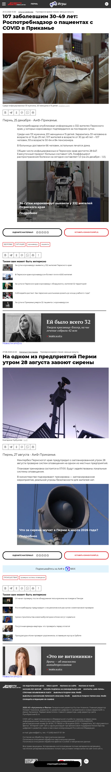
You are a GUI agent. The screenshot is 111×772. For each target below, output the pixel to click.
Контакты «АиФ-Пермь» (93, 689)
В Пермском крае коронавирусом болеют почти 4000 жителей (43, 274)
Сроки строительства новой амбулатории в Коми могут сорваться (45, 617)
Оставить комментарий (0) (86, 232)
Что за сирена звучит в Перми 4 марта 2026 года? (58, 530)
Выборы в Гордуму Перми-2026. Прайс (89, 696)
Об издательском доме (33, 686)
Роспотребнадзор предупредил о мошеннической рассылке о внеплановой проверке (54, 608)
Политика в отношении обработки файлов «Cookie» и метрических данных (56, 742)
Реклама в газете (86, 686)
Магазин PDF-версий (32, 689)
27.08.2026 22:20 (10, 352)
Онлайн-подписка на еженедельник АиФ (62, 689)
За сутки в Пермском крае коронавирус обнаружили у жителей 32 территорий (50, 284)
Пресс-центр (52, 686)
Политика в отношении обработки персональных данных (49, 739)
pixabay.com (64, 106)
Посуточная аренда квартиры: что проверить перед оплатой (42, 626)
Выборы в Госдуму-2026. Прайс (67, 693)
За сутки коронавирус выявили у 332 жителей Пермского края (55, 205)
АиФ (26, 440)
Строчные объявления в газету (37, 693)
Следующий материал (57, 764)
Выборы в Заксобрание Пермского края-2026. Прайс (46, 696)
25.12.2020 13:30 (9, 12)
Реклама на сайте (68, 686)
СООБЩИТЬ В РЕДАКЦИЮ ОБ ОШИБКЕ (38, 699)
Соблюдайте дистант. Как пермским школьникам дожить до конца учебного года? (52, 293)
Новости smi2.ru (12, 343)
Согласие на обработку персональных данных (44, 737)
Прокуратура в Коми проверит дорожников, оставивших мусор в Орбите (48, 635)
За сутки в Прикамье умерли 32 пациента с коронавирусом (42, 302)
